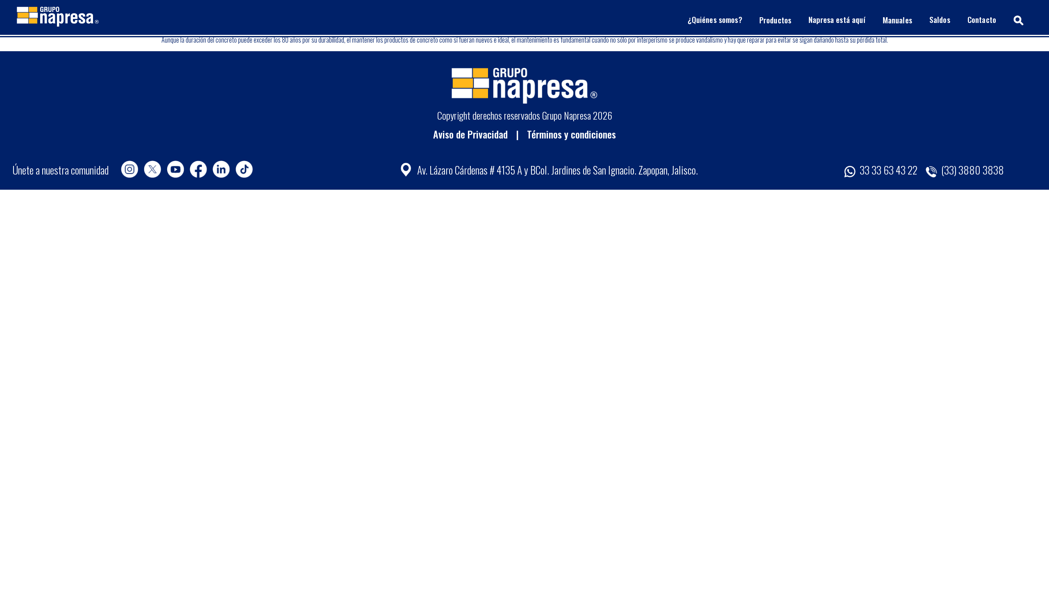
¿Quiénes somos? (715, 19)
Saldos (939, 19)
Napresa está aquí (836, 19)
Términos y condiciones (571, 134)
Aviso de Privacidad (470, 134)
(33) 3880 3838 (971, 169)
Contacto (981, 19)
